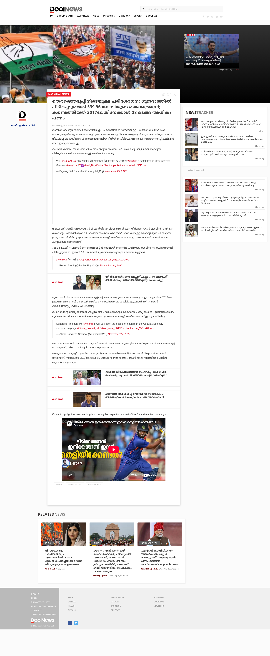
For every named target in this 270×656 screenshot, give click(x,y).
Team (34, 598)
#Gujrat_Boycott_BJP (89, 328)
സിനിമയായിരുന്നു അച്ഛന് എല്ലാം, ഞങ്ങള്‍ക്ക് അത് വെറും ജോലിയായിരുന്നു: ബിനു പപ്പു (136, 278)
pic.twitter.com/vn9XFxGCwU (112, 259)
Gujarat (59, 484)
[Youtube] (221, 17)
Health (71, 606)
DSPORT (138, 15)
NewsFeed (159, 606)
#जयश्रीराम (71, 165)
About (35, 594)
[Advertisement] (114, 206)
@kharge (88, 324)
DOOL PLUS (151, 15)
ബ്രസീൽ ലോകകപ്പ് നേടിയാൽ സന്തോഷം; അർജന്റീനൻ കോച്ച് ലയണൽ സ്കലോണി (134, 396)
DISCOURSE (109, 15)
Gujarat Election (75, 484)
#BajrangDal (69, 161)
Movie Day (159, 601)
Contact (36, 610)
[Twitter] (208, 17)
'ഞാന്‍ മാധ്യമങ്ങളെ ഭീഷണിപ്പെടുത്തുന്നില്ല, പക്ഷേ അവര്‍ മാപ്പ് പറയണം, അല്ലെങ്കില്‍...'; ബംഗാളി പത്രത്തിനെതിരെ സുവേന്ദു (230, 200)
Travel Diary (117, 597)
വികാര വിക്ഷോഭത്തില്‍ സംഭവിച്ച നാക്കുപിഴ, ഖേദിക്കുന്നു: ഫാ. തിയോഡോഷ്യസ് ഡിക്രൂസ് (136, 374)
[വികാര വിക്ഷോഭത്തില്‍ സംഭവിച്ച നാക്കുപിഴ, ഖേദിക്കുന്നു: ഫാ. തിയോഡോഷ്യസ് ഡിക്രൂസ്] (87, 377)
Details (72, 610)
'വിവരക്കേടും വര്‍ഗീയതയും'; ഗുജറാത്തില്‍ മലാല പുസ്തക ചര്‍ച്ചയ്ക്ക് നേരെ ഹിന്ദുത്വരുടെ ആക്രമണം (63, 557)
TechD (71, 597)
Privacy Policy (40, 602)
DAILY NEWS (83, 15)
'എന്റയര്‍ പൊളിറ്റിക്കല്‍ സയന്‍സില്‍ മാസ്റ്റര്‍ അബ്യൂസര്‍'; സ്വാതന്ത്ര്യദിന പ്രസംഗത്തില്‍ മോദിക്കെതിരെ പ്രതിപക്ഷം (160, 557)
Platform (159, 597)
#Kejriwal (61, 259)
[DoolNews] (65, 9)
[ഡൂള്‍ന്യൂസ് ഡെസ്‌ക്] (22, 115)
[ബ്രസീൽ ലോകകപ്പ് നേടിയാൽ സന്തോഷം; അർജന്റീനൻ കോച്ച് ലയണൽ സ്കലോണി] (87, 399)
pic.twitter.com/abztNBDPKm (129, 165)
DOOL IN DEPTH (65, 15)
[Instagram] (212, 17)
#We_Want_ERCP (111, 328)
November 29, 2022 (116, 171)
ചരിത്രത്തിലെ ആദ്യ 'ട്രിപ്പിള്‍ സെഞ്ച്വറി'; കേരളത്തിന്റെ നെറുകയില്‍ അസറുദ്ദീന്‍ (205, 61)
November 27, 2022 (119, 334)
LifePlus (115, 601)
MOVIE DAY (124, 15)
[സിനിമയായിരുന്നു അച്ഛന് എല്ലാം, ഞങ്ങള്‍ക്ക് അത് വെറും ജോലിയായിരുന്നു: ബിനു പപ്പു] (87, 282)
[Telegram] (217, 17)
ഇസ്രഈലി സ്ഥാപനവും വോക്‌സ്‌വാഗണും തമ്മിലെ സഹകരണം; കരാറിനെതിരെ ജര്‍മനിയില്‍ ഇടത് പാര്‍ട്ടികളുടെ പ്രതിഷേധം (232, 139)
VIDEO (96, 15)
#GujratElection (103, 165)
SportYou (116, 606)
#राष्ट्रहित (132, 161)
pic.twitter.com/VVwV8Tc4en (138, 328)
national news (94, 484)
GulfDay (115, 610)
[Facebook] (203, 17)
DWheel (72, 601)
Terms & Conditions (43, 606)
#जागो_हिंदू (89, 165)
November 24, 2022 (111, 265)
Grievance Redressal (44, 614)
